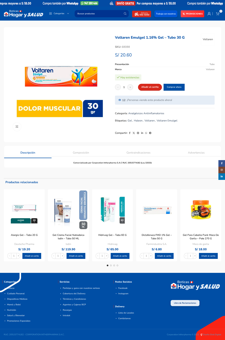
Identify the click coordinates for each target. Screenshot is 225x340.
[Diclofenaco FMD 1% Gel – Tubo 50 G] (156, 209)
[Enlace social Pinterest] (138, 133)
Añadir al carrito (150, 87)
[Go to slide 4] (117, 265)
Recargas (67, 310)
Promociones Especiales (18, 320)
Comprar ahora (174, 87)
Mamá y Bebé (14, 304)
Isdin (68, 244)
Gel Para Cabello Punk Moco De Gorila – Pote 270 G (201, 236)
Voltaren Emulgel (167, 120)
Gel (130, 120)
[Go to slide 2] (111, 265)
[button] (31, 256)
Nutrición (11, 310)
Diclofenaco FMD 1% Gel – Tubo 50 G (157, 236)
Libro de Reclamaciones (185, 303)
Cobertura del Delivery (74, 293)
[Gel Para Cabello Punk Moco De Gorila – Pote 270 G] (200, 209)
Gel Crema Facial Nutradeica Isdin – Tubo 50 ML (68, 236)
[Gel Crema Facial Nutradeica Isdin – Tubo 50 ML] (68, 209)
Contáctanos (124, 318)
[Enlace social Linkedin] (142, 133)
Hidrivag (112, 244)
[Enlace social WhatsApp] (146, 133)
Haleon (138, 120)
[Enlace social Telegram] (150, 133)
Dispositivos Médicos (17, 299)
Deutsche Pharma (24, 244)
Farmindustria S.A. (156, 244)
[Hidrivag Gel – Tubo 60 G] (112, 209)
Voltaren (208, 39)
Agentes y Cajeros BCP (74, 304)
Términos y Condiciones (74, 299)
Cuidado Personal (16, 293)
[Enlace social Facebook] (130, 133)
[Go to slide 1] (107, 265)
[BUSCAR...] (125, 13)
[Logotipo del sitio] (23, 13)
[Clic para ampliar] (17, 127)
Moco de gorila (201, 244)
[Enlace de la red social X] (134, 133)
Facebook (122, 288)
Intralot (66, 315)
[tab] (28, 151)
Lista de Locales (126, 312)
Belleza (10, 288)
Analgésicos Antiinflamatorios (146, 113)
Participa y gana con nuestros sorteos (81, 288)
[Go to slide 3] (114, 265)
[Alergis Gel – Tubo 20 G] (24, 209)
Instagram (123, 293)
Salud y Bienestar (16, 315)
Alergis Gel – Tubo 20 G (24, 235)
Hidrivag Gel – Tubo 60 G (112, 235)
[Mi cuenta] (209, 13)
